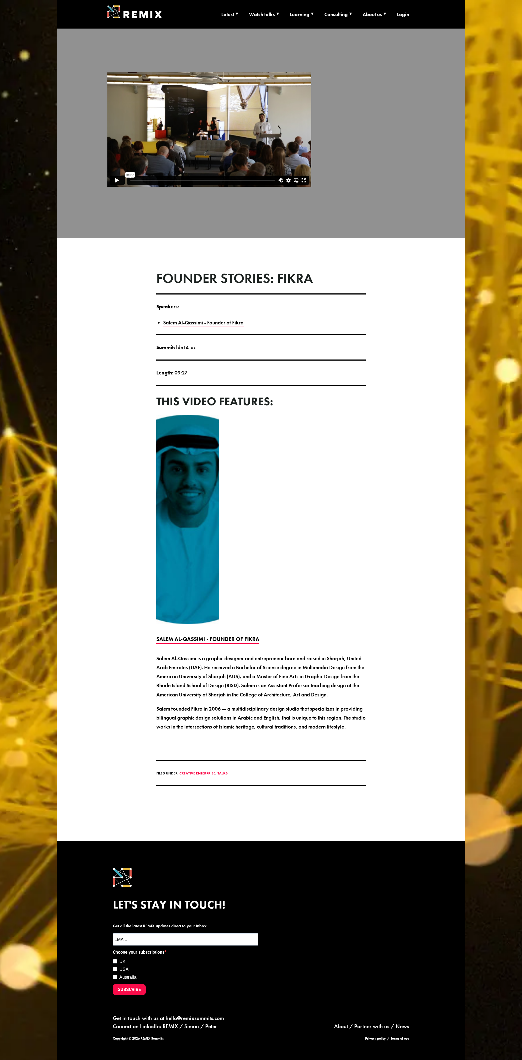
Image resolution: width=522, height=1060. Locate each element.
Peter (211, 1026)
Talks (222, 773)
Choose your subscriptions (138, 952)
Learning (299, 14)
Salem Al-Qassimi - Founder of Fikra (203, 322)
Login (403, 14)
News (402, 1026)
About (341, 1026)
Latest (227, 14)
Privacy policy (375, 1038)
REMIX (170, 1026)
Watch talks (262, 14)
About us (372, 14)
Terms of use (400, 1038)
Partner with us (371, 1026)
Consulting (336, 14)
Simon (191, 1026)
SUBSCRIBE (129, 989)
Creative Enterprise (197, 773)
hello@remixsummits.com (195, 1018)
